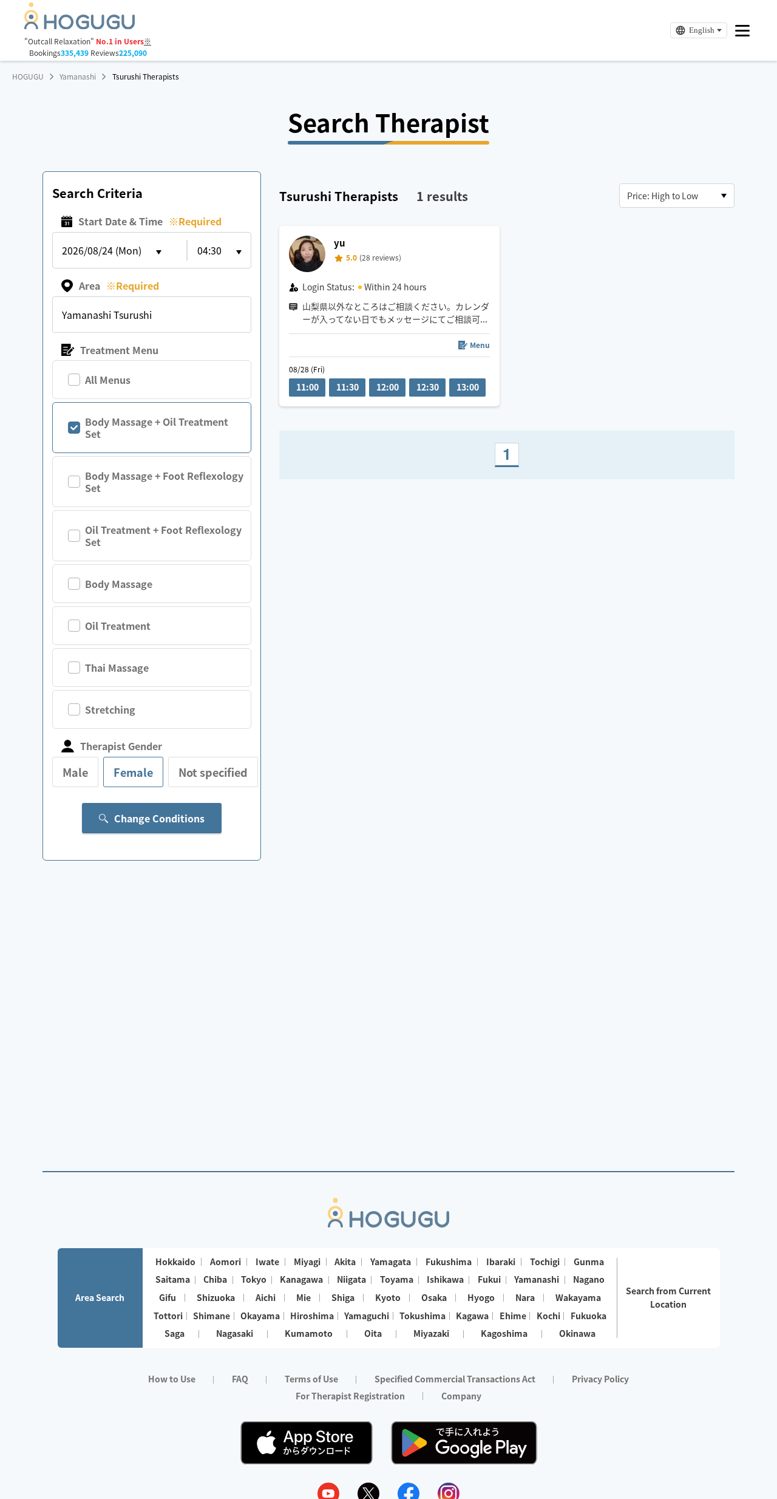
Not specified (213, 772)
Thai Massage (117, 667)
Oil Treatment (118, 625)
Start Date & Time (150, 221)
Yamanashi (77, 76)
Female (133, 772)
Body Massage (118, 583)
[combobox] (677, 195)
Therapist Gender (121, 746)
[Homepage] (79, 25)
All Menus (108, 379)
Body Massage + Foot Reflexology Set (164, 481)
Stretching (110, 709)
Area (119, 285)
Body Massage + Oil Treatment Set (156, 427)
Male (75, 772)
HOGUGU (28, 76)
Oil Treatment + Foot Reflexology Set (163, 535)
